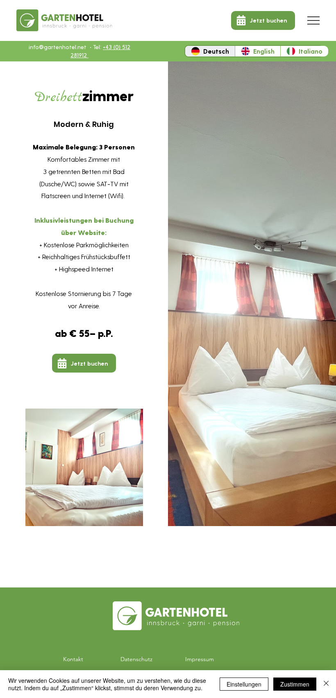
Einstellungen (244, 684)
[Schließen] (326, 684)
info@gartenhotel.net (57, 46)
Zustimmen (294, 684)
